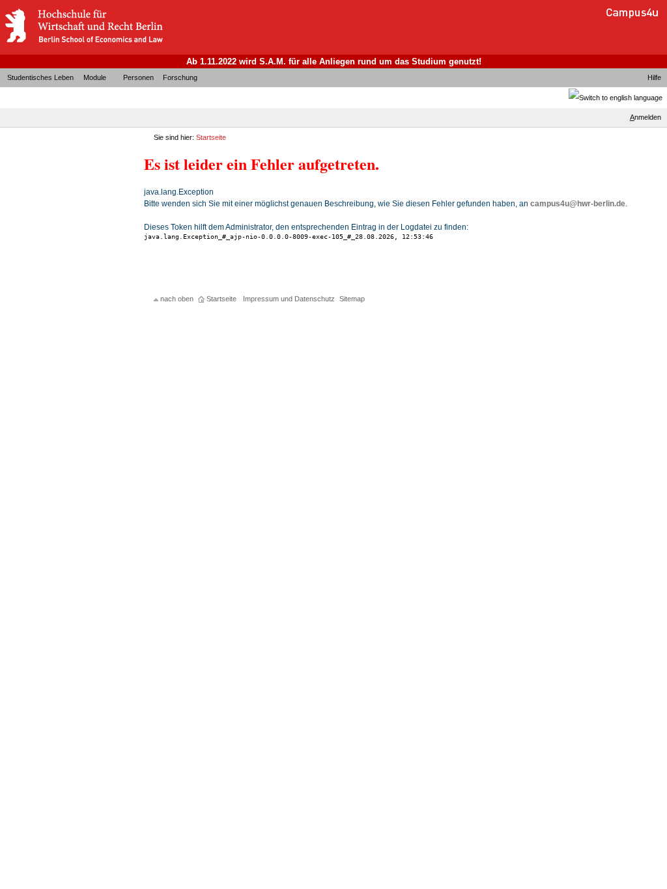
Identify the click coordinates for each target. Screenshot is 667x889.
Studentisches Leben (40, 77)
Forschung (180, 77)
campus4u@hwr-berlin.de (577, 203)
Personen (138, 77)
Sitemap (352, 299)
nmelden (645, 117)
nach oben (176, 299)
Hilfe (654, 77)
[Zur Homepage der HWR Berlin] (83, 42)
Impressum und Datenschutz (289, 299)
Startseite (211, 137)
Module (94, 77)
